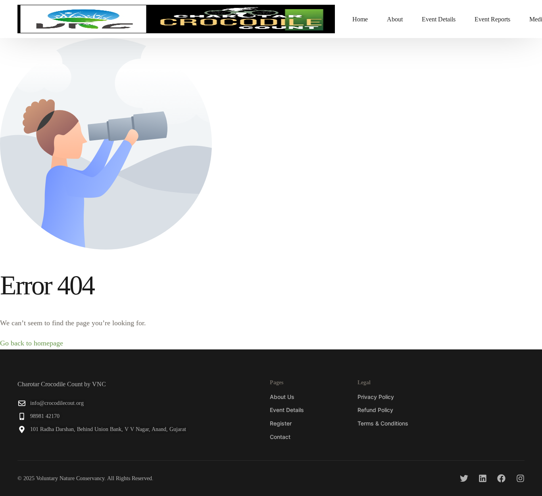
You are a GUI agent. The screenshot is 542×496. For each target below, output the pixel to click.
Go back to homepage (31, 343)
